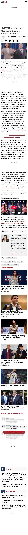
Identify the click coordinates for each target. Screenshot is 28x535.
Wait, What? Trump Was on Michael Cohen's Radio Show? (12, 407)
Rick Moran (4, 316)
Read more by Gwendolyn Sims (18, 253)
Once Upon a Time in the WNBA (13, 385)
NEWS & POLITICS (11, 258)
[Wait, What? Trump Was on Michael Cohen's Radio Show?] (14, 397)
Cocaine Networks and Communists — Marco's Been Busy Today (12, 362)
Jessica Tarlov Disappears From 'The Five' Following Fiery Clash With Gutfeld (13, 288)
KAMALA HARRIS (6, 264)
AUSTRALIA (7, 261)
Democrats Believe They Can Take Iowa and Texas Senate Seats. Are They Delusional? (12, 312)
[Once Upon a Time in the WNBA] (14, 376)
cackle (8, 183)
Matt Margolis (5, 291)
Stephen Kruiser (5, 341)
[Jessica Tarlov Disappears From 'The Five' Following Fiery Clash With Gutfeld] (14, 277)
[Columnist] (5, 238)
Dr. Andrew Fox (5, 386)
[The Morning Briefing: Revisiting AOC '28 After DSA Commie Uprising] (14, 326)
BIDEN (13, 261)
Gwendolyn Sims (5, 36)
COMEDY (19, 261)
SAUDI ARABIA (15, 264)
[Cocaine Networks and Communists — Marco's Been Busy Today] (14, 351)
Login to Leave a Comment (14, 432)
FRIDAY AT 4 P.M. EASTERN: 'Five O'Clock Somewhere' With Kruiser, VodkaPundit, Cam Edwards (14, 506)
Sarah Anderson (5, 365)
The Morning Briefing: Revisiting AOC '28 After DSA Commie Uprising (13, 337)
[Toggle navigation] (25, 1)
